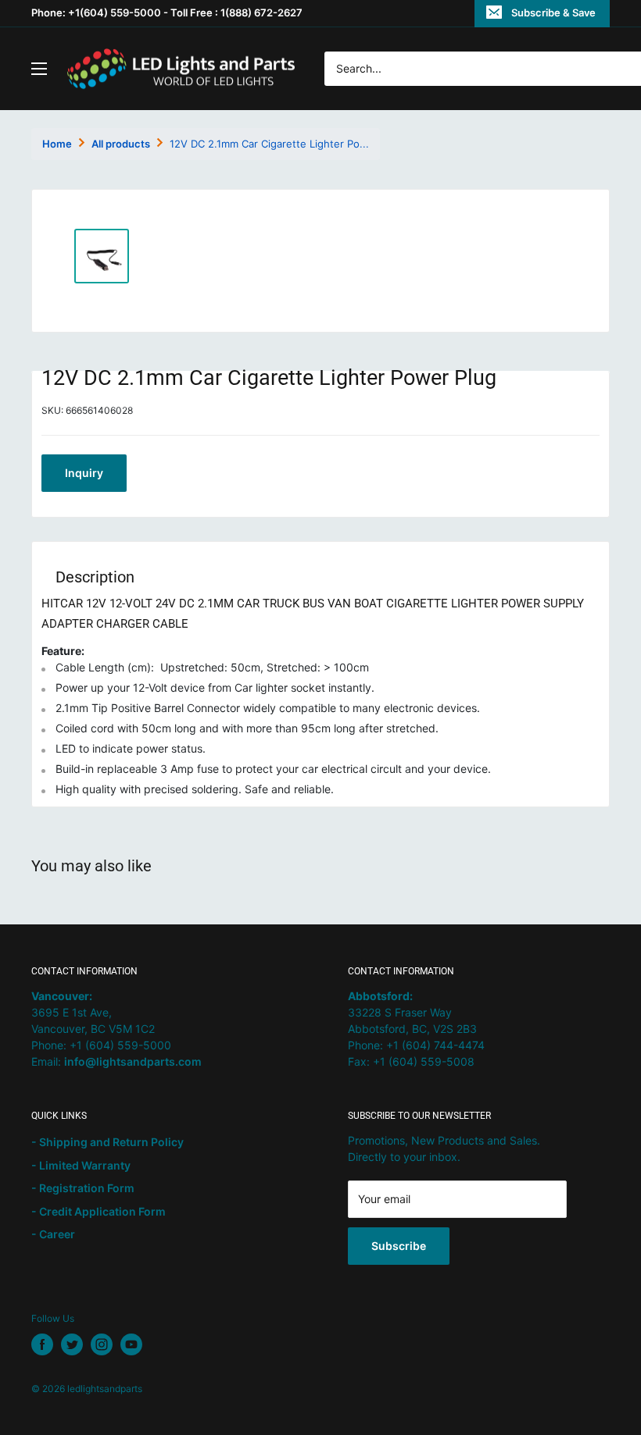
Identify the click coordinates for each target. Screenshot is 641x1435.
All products (120, 143)
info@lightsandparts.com (133, 1061)
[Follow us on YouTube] (131, 1344)
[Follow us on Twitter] (72, 1344)
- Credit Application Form (98, 1211)
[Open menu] (39, 68)
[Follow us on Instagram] (102, 1344)
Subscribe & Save (553, 12)
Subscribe (398, 1245)
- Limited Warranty (81, 1165)
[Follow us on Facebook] (42, 1344)
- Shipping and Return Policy (107, 1141)
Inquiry (84, 472)
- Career (53, 1234)
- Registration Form (82, 1188)
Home (57, 143)
